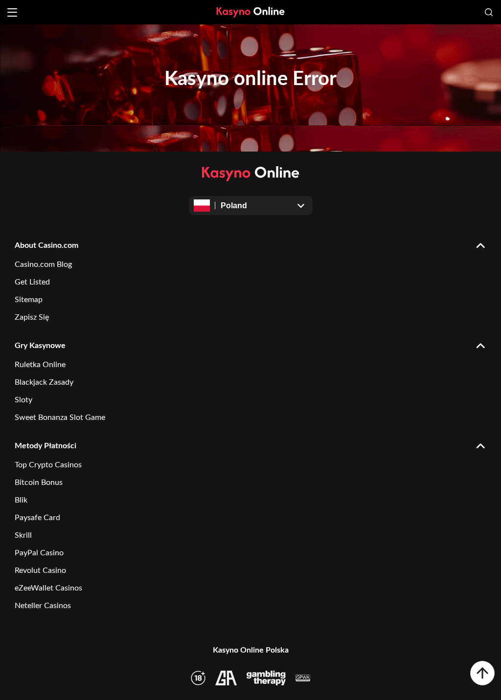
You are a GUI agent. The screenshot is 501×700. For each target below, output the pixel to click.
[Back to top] (482, 673)
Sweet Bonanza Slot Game (60, 417)
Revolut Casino (40, 570)
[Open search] (489, 12)
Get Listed (32, 282)
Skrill (23, 535)
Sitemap (29, 300)
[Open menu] (12, 12)
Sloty (23, 400)
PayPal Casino (39, 553)
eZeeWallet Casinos (48, 588)
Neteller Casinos (43, 606)
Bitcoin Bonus (39, 482)
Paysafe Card (37, 518)
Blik (21, 500)
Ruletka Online (40, 365)
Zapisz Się (32, 317)
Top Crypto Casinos (48, 465)
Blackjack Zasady (44, 382)
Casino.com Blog (43, 264)
